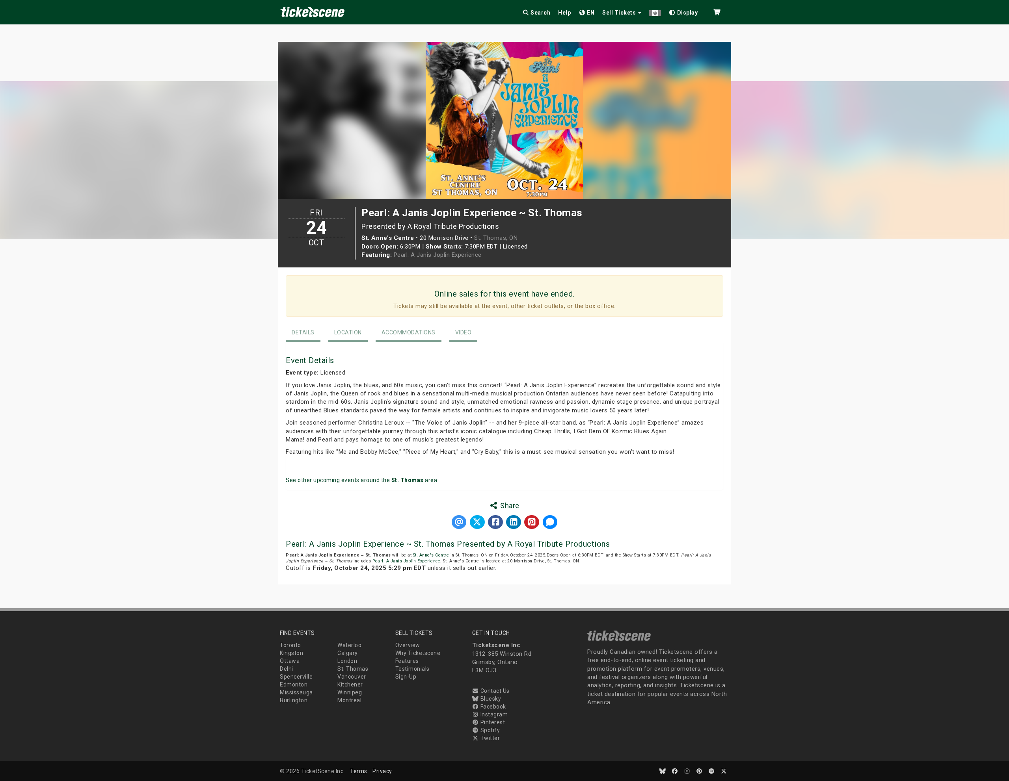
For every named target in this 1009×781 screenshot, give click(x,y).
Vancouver (351, 676)
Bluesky (490, 699)
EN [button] (590, 12)
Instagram (493, 714)
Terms (358, 771)
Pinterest (492, 722)
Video (463, 332)
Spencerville (296, 676)
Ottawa (290, 661)
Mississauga (296, 692)
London (347, 661)
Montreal (349, 700)
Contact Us (494, 691)
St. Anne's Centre (431, 555)
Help (564, 12)
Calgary (347, 653)
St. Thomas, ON (496, 237)
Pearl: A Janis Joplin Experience (438, 254)
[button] (655, 11)
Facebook (492, 706)
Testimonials (412, 669)
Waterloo (349, 645)
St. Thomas (352, 669)
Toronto (290, 645)
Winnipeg (349, 692)
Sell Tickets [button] (619, 12)
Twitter (489, 738)
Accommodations (409, 332)
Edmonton (293, 684)
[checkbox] (683, 11)
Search (540, 12)
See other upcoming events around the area (361, 480)
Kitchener (350, 684)
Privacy (382, 771)
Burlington (293, 700)
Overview (407, 645)
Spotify (489, 730)
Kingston (291, 653)
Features (407, 661)
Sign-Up (406, 676)
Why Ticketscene (418, 653)
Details (303, 332)
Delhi (286, 669)
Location (348, 332)
